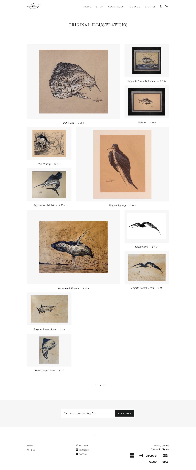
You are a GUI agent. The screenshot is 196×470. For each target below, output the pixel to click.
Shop (99, 6)
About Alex (116, 6)
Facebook (83, 445)
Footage (134, 6)
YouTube (83, 454)
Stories (150, 6)
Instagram (84, 450)
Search (30, 445)
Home (87, 6)
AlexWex (165, 445)
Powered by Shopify (160, 449)
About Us (31, 450)
